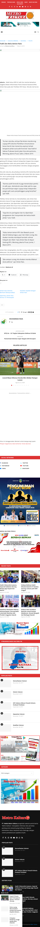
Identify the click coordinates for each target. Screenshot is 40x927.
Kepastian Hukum (19, 714)
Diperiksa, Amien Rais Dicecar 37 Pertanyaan (7, 296)
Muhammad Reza (10, 46)
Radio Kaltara (33, 2)
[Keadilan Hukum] (5, 728)
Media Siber (20, 2)
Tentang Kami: (11, 2)
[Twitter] (11, 6)
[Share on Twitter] (23, 312)
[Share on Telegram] (29, 312)
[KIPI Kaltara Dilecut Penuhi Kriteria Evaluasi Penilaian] (5, 705)
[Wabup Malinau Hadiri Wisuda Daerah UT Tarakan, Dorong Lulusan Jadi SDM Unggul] (30, 576)
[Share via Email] (33, 312)
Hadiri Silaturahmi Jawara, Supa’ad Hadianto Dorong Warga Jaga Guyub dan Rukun (8, 587)
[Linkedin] (17, 6)
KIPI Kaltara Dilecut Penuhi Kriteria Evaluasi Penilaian (24, 704)
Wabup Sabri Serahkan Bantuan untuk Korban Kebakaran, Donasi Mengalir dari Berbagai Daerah (30, 612)
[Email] (22, 6)
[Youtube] (19, 6)
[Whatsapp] (27, 6)
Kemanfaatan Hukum (20, 681)
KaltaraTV (20, 4)
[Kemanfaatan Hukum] (5, 683)
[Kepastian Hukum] (5, 717)
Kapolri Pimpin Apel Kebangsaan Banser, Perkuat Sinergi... (15, 898)
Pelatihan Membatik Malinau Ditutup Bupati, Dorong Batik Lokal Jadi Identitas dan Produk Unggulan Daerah (9, 612)
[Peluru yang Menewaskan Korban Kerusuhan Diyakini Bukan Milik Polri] (5, 908)
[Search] (38, 32)
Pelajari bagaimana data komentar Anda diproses (15, 444)
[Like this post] (19, 312)
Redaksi (3, 2)
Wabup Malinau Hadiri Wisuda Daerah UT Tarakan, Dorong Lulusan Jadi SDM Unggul (30, 587)
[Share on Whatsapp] (27, 312)
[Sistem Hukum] (5, 694)
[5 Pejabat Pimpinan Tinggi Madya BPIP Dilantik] (5, 919)
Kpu (2, 305)
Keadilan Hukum (18, 725)
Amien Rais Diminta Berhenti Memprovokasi (7, 291)
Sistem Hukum (18, 692)
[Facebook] (9, 6)
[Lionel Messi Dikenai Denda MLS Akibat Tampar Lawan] (20, 362)
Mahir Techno (34, 924)
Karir (26, 2)
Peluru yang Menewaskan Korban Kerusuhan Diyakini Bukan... (15, 909)
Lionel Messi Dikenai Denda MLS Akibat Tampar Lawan (20, 379)
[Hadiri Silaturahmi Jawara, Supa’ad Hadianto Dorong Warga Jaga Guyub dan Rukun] (9, 576)
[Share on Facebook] (21, 312)
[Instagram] (14, 6)
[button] (1, 367)
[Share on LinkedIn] (25, 312)
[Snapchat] (25, 6)
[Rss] (30, 6)
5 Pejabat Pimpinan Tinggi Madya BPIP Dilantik (14, 920)
